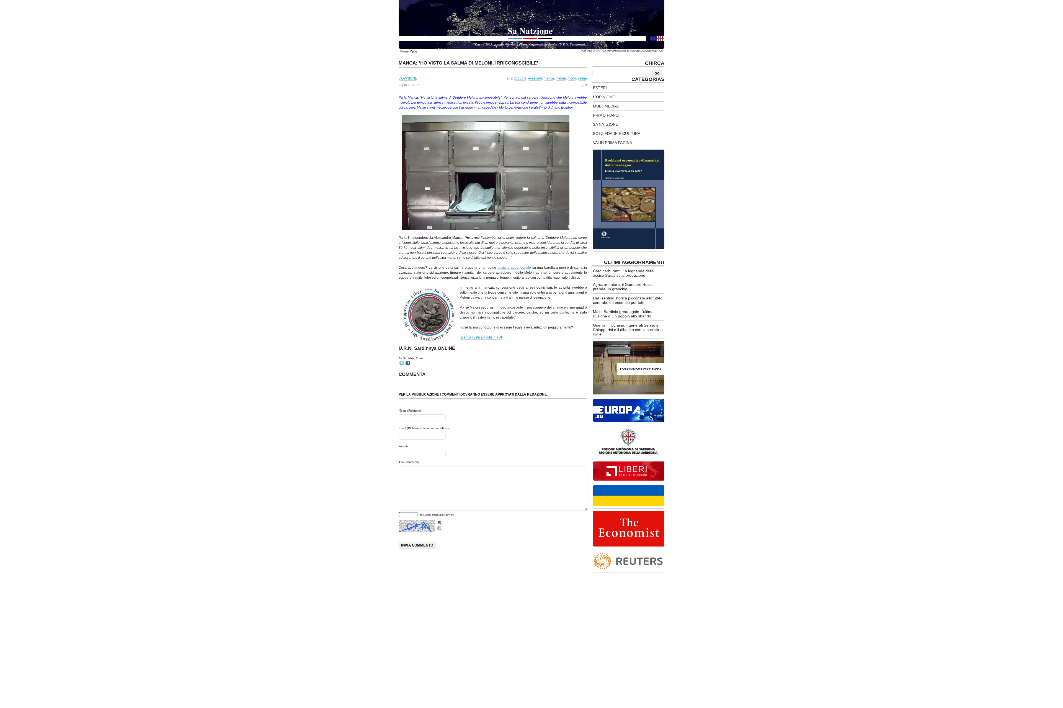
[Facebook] (408, 363)
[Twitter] (401, 363)
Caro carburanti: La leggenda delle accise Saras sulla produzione (623, 273)
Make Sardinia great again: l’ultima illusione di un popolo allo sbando (623, 313)
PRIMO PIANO (606, 115)
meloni (561, 78)
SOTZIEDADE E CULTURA (616, 133)
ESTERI (600, 88)
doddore (520, 78)
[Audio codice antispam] (440, 521)
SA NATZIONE (605, 124)
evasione (535, 78)
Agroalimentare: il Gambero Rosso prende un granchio (623, 286)
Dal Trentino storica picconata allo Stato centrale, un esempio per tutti (627, 300)
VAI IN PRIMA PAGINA (612, 142)
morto (571, 78)
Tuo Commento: (409, 461)
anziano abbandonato (514, 268)
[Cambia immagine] (440, 529)
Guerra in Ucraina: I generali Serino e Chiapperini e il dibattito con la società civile (626, 329)
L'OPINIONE (408, 78)
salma (582, 78)
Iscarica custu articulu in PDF (481, 337)
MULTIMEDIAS (606, 106)
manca (549, 78)
